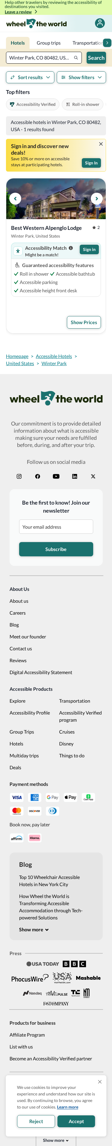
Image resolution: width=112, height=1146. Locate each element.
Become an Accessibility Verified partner (51, 1058)
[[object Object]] (101, 144)
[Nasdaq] (32, 993)
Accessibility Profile (30, 712)
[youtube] (56, 476)
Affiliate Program (27, 1034)
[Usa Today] (42, 963)
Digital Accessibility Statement (41, 672)
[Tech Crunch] (75, 993)
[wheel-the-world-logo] (36, 23)
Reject (36, 1121)
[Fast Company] (56, 1004)
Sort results (30, 77)
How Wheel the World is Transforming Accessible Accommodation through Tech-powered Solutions (51, 906)
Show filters (81, 77)
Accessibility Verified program (80, 716)
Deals (15, 767)
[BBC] (74, 963)
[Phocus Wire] (30, 978)
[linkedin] (74, 476)
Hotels (16, 743)
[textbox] (44, 58)
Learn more (67, 1106)
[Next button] (107, 43)
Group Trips (22, 731)
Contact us (21, 648)
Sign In (91, 162)
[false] (100, 23)
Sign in (89, 249)
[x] (93, 476)
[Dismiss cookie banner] (100, 1082)
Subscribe (56, 549)
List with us (21, 1046)
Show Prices (84, 322)
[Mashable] (88, 978)
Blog (14, 624)
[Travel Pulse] (56, 993)
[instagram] (19, 476)
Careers (18, 613)
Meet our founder (28, 636)
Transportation (74, 701)
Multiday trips (24, 755)
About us (19, 601)
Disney (66, 743)
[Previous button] (15, 199)
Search (96, 57)
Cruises (67, 731)
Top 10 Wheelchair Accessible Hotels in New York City (49, 880)
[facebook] (37, 476)
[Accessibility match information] (71, 248)
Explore (17, 701)
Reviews (18, 660)
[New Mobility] (87, 993)
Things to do (72, 755)
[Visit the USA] (62, 978)
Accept (76, 1121)
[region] (56, 198)
